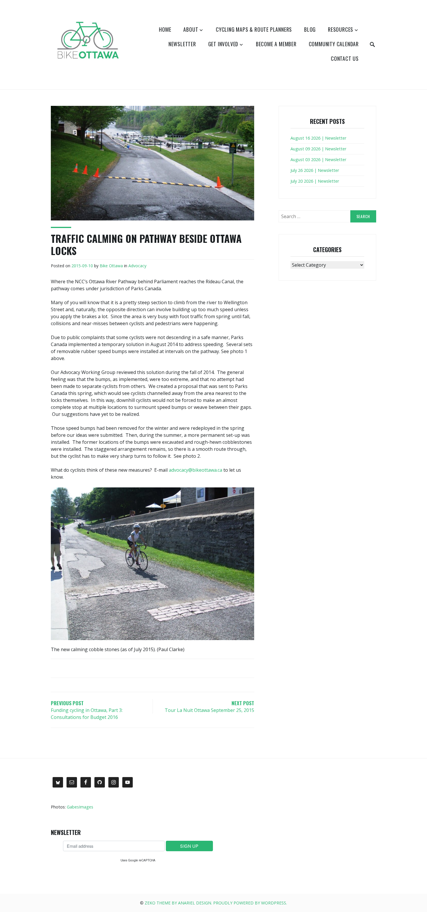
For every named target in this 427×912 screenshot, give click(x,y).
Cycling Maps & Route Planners (254, 29)
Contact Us (345, 58)
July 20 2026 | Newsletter (314, 181)
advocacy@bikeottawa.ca (195, 470)
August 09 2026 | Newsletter (318, 149)
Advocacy (137, 265)
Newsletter (182, 44)
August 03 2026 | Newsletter (318, 159)
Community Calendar (334, 44)
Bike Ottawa (111, 265)
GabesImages (80, 807)
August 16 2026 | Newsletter (318, 138)
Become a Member (276, 44)
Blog (310, 29)
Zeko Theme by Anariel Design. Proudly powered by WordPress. (216, 903)
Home (165, 29)
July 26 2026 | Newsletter (314, 170)
